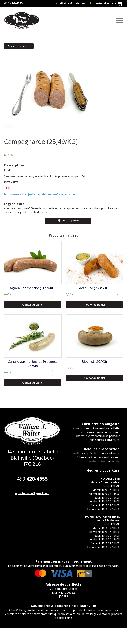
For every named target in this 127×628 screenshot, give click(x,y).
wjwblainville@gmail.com (32, 493)
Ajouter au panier (68, 220)
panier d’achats (105, 3)
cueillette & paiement (71, 3)
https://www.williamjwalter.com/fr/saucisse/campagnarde (39, 194)
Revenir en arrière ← (19, 46)
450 (13, 3)
